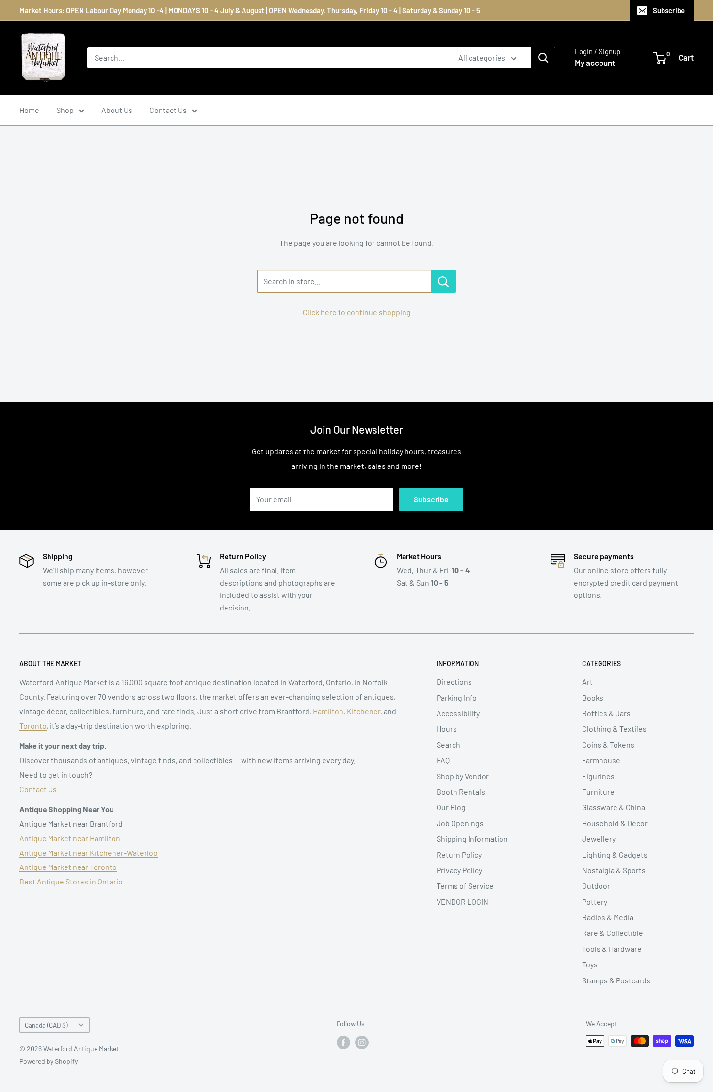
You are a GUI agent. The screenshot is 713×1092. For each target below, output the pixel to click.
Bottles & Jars (606, 713)
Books (592, 697)
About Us (116, 109)
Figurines (598, 776)
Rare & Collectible (612, 932)
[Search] (543, 57)
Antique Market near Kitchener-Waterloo (88, 852)
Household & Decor (615, 823)
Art (587, 681)
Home (29, 109)
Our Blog (451, 807)
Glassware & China (613, 807)
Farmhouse (601, 760)
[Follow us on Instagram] (362, 1042)
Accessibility (458, 713)
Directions (454, 681)
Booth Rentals (461, 791)
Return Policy (459, 854)
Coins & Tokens (608, 744)
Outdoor (596, 885)
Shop (65, 109)
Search (448, 744)
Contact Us (168, 109)
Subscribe (669, 10)
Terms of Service (465, 885)
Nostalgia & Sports (614, 870)
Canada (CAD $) (46, 1025)
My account (595, 62)
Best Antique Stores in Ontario (71, 881)
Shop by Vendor (463, 776)
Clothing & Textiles (614, 728)
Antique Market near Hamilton (69, 838)
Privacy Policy (459, 870)
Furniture (598, 791)
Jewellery (599, 838)
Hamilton (328, 711)
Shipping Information (472, 838)
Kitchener (363, 711)
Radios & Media (607, 917)
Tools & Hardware (612, 948)
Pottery (594, 901)
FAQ (443, 760)
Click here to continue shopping (357, 312)
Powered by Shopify (48, 1061)
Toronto (33, 725)
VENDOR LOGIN (462, 901)
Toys (590, 964)
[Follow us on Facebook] (343, 1042)
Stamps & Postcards (616, 980)
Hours (447, 728)
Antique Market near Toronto (68, 866)
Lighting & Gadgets (615, 854)
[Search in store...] (443, 281)
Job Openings (460, 823)
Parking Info (457, 697)
